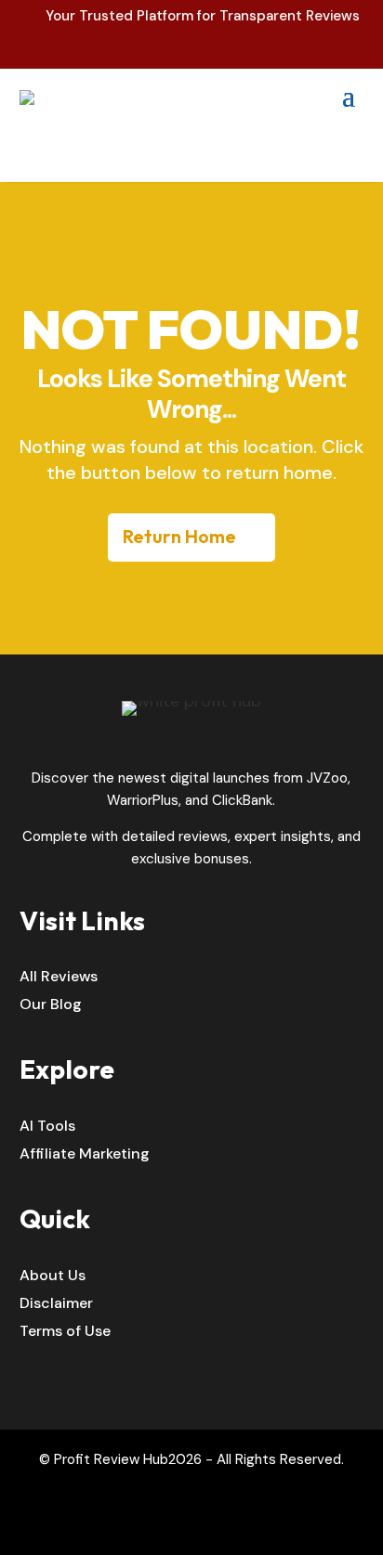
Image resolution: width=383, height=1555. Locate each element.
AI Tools (47, 1127)
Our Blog (51, 1006)
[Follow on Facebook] (172, 1526)
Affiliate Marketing (85, 1155)
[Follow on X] (211, 1526)
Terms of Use (65, 1333)
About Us (53, 1277)
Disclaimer (56, 1305)
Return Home (179, 536)
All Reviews (59, 978)
